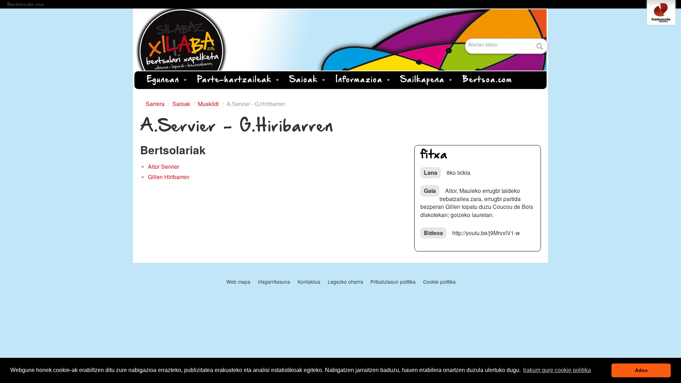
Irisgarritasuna (274, 281)
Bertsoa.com (487, 80)
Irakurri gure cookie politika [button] (557, 370)
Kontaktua (309, 281)
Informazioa (361, 80)
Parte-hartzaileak (236, 80)
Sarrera (155, 104)
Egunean (165, 80)
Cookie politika (439, 281)
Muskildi (208, 104)
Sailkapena (424, 80)
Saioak (305, 80)
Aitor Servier (163, 166)
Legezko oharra (345, 281)
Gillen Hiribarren (168, 177)
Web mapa (238, 281)
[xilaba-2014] (340, 40)
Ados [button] (641, 370)
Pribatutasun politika (393, 281)
